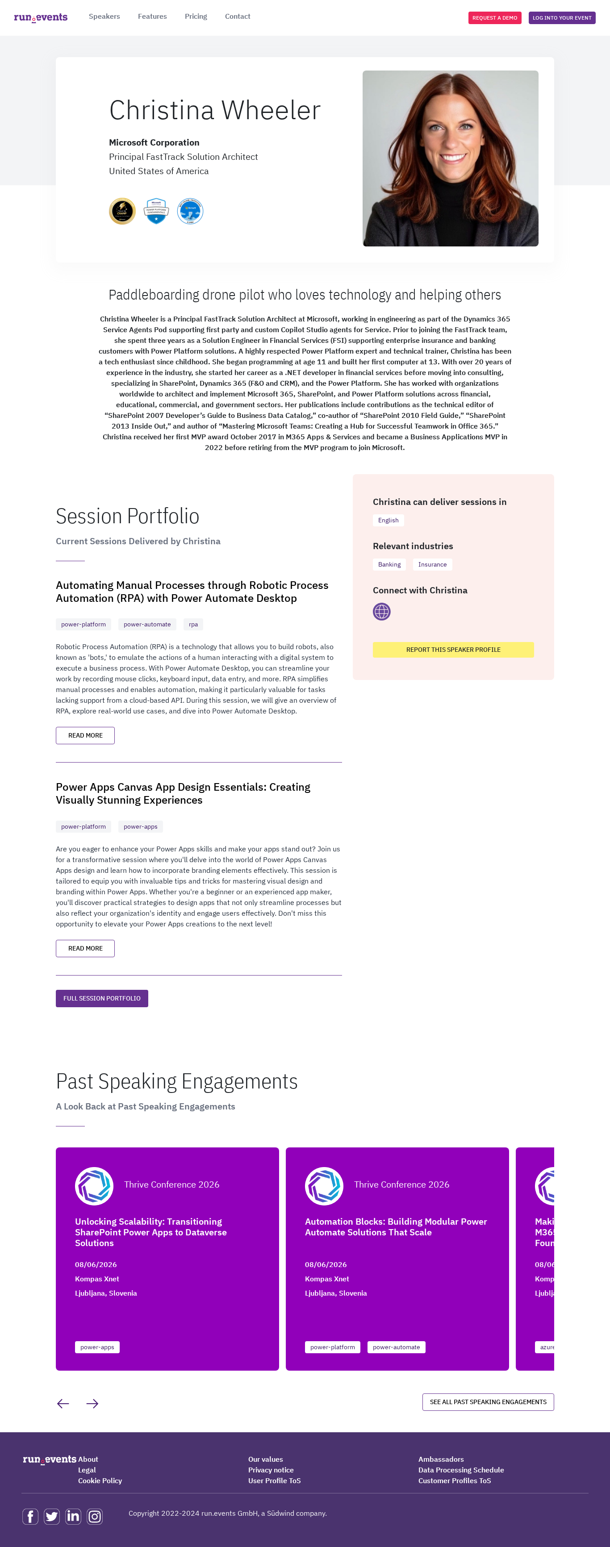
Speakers (104, 16)
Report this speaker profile (453, 650)
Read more (85, 735)
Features (152, 16)
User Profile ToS (274, 1480)
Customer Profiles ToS (454, 1480)
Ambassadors (441, 1459)
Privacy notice (271, 1469)
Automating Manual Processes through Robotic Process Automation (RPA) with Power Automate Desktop (192, 591)
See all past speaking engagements (488, 1402)
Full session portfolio (102, 998)
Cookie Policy (100, 1480)
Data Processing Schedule (461, 1469)
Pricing (196, 16)
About (88, 1459)
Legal (87, 1469)
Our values (265, 1459)
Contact (238, 16)
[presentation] (63, 1404)
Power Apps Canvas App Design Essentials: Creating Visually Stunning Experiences (183, 793)
